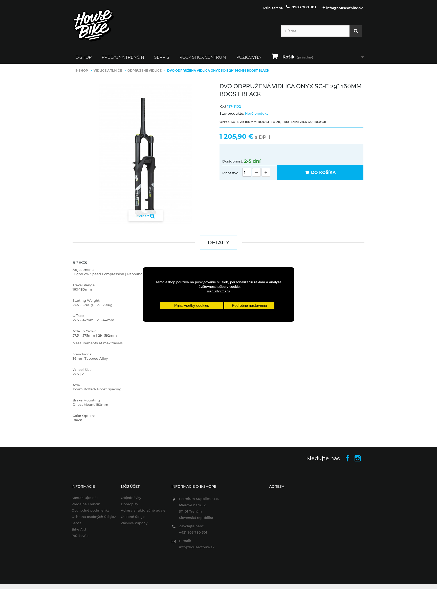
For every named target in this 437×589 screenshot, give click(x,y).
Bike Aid (79, 529)
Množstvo (230, 173)
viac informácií (218, 291)
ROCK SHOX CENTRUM (202, 57)
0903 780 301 (304, 7)
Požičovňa (248, 57)
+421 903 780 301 (193, 532)
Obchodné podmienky (91, 510)
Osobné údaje (133, 517)
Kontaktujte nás (85, 498)
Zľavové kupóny (134, 523)
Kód (223, 106)
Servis (161, 57)
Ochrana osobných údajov (94, 517)
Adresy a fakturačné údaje (143, 510)
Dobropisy (129, 504)
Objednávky (131, 498)
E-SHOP (83, 57)
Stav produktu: (232, 113)
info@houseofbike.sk (196, 547)
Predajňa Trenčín (123, 57)
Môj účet (130, 486)
